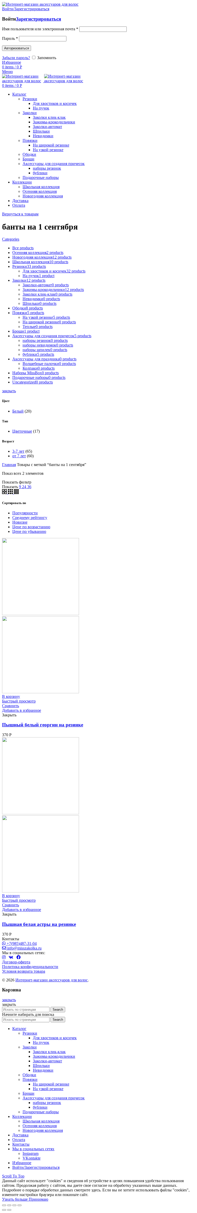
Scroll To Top (13, 1176)
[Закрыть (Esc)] (4, 1205)
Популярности (25, 513)
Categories (10, 239)
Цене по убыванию (29, 531)
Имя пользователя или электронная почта (40, 29)
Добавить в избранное (21, 710)
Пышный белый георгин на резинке (42, 724)
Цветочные (22, 431)
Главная (9, 464)
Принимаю (38, 1199)
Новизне (19, 522)
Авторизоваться (16, 48)
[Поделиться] (9, 1205)
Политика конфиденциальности (30, 966)
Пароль (10, 38)
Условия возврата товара (23, 971)
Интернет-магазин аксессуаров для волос (51, 980)
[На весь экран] (14, 1205)
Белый (18, 411)
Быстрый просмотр (19, 701)
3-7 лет (18, 451)
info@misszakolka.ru (24, 948)
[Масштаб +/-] (19, 1205)
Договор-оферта (16, 962)
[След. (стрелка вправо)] (9, 1210)
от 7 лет (19, 456)
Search (58, 1009)
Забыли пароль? (16, 58)
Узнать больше (15, 1199)
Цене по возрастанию (31, 527)
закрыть (9, 391)
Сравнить (10, 706)
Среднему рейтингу (29, 517)
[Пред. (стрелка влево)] (4, 1210)
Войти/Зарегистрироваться (36, 1167)
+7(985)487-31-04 (21, 943)
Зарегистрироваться (38, 19)
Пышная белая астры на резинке (39, 924)
